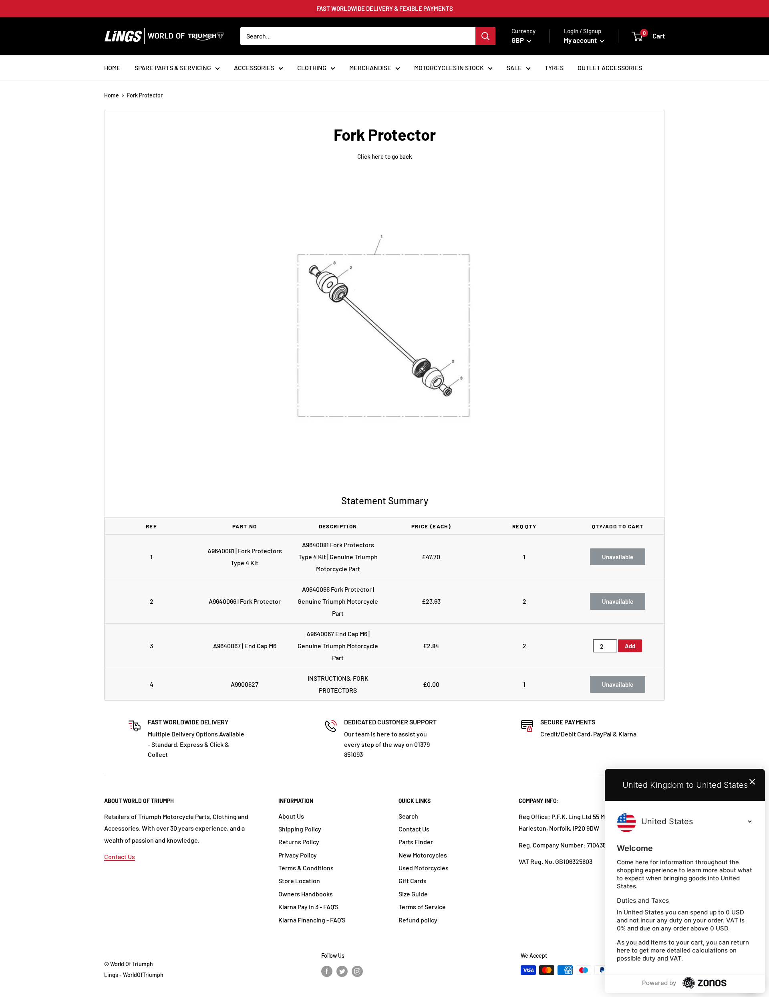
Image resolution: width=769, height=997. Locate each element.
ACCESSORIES (254, 67)
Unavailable (617, 556)
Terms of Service (422, 906)
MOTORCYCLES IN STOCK (449, 67)
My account (581, 40)
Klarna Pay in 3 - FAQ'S (308, 906)
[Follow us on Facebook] (326, 971)
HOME (112, 67)
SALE (514, 67)
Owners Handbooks (305, 894)
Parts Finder (416, 841)
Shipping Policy (299, 829)
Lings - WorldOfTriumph (133, 974)
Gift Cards (413, 880)
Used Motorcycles (424, 868)
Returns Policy (298, 841)
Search (408, 816)
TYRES (554, 67)
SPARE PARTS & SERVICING (173, 67)
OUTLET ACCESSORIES (610, 67)
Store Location (299, 880)
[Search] (485, 36)
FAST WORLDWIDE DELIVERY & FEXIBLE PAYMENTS (384, 8)
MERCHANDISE (370, 67)
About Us (291, 816)
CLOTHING (311, 67)
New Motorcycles (423, 855)
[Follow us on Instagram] (357, 971)
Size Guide (413, 894)
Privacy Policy (297, 855)
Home (111, 95)
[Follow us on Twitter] (342, 971)
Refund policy (418, 920)
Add (630, 645)
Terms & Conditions (306, 868)
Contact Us (119, 856)
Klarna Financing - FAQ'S (311, 920)
